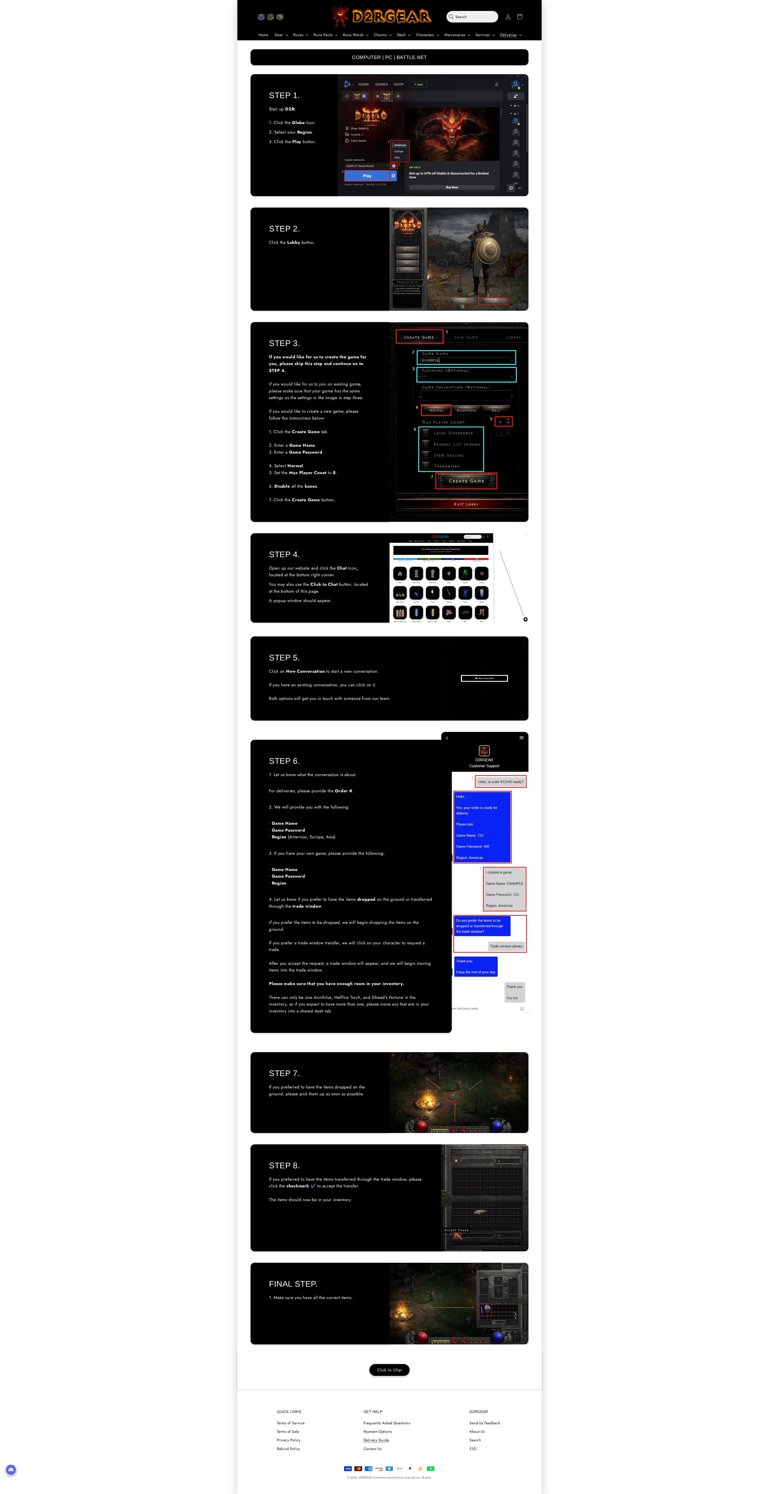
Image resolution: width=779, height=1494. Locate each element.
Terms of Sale (288, 1431)
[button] (280, 35)
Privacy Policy (288, 1440)
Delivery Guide (376, 1440)
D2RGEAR (365, 1477)
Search (475, 1440)
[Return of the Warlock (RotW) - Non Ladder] (261, 17)
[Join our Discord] (11, 1470)
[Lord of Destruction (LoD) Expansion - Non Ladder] (280, 17)
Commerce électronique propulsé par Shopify (402, 1477)
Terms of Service (290, 1423)
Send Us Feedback (484, 1423)
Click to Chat (389, 1370)
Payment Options (378, 1431)
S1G (472, 1448)
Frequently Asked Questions (387, 1423)
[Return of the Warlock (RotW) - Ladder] (270, 17)
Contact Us (373, 1448)
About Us (477, 1431)
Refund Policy (288, 1448)
